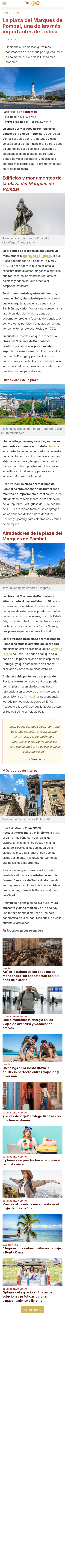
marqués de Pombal (37, 255)
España (7, 968)
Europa (6, 13)
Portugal (29, 696)
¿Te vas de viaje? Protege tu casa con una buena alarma (32, 1118)
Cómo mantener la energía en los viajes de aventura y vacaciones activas (28, 1024)
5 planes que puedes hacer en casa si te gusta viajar (31, 1162)
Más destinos (10, 1245)
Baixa (56, 832)
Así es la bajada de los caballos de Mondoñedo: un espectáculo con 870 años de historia (32, 976)
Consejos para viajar (15, 1016)
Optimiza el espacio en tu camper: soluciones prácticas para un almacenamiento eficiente (29, 1296)
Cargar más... (32, 1309)
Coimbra (31, 313)
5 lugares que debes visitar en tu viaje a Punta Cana (32, 1250)
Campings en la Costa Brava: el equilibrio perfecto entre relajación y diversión (31, 1072)
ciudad (52, 446)
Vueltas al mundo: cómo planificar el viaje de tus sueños (31, 1206)
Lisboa (16, 13)
